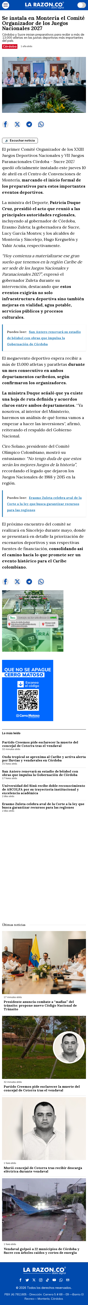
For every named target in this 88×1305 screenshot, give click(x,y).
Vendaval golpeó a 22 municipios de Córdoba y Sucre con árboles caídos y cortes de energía (41, 1250)
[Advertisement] (44, 865)
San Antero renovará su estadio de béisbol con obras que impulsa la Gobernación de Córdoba (40, 773)
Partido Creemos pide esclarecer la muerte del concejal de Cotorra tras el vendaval (40, 744)
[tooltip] (5, 124)
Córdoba (10, 46)
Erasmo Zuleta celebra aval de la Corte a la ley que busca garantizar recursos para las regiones (43, 805)
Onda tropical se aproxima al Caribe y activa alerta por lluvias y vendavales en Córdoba (44, 758)
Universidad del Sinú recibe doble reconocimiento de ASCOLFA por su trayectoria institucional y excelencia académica (43, 789)
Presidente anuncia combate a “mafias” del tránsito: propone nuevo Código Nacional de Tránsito (40, 1005)
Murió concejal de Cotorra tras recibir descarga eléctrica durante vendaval (43, 1169)
